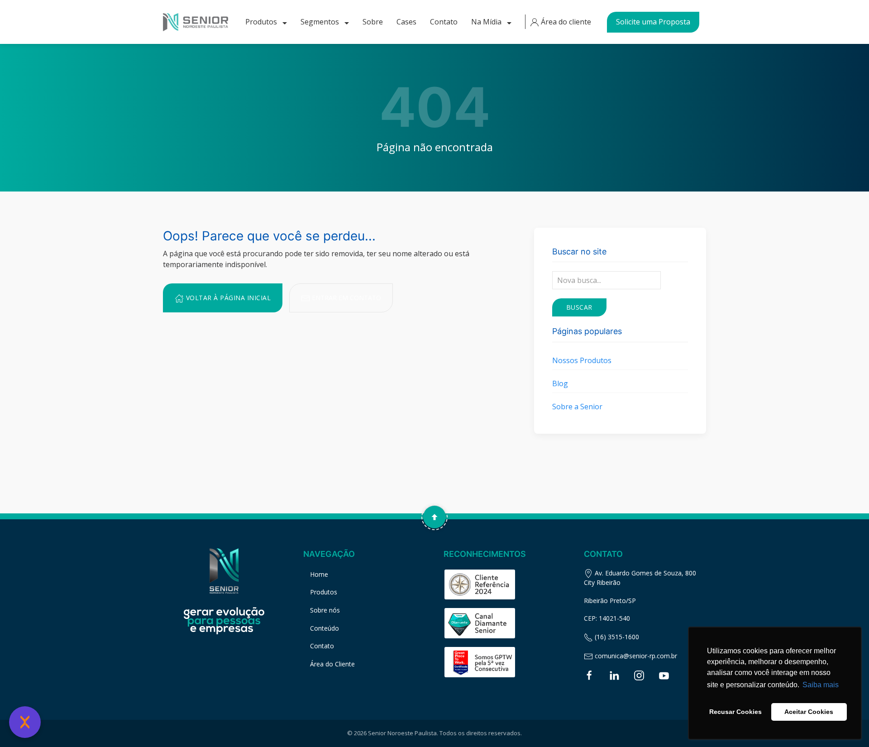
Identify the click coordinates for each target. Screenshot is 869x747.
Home (319, 574)
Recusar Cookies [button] (735, 711)
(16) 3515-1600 (616, 636)
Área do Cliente (332, 664)
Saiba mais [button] (820, 685)
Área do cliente (565, 22)
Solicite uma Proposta (653, 22)
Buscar (579, 307)
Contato (444, 22)
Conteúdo (324, 628)
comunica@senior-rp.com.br (635, 655)
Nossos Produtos (581, 360)
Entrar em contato (345, 297)
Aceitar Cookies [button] (808, 711)
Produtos (262, 22)
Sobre (373, 22)
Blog (560, 383)
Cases (406, 22)
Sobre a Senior (577, 407)
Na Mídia (487, 22)
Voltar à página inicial (227, 297)
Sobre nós (325, 610)
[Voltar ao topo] (434, 517)
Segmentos (321, 22)
